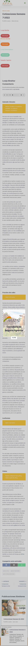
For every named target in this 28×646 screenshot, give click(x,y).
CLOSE (14, 338)
